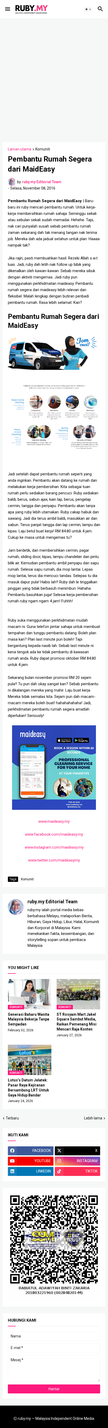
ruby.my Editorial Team (53, 901)
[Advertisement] (54, 79)
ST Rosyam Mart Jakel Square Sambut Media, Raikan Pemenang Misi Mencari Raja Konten (76, 1022)
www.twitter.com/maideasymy (54, 860)
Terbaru (12, 1118)
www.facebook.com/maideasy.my (54, 834)
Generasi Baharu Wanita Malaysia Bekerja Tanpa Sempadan (28, 1019)
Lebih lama (93, 1118)
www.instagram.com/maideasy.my (54, 847)
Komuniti (42, 149)
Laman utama (19, 149)
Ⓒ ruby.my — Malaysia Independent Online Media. (54, 1418)
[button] (7, 9)
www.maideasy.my (54, 821)
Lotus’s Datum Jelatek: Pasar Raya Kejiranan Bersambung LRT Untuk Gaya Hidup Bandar (28, 1087)
